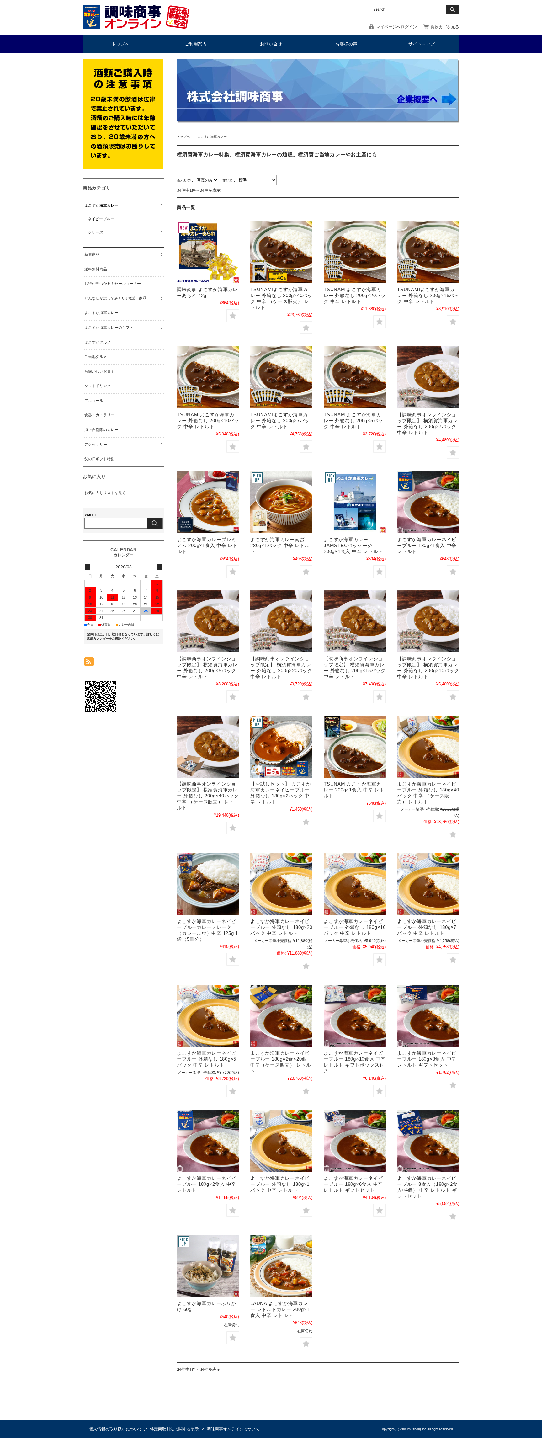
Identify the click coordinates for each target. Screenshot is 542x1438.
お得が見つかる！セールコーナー (112, 283)
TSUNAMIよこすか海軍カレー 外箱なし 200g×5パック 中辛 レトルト (353, 420)
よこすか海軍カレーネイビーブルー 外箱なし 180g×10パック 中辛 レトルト (355, 927)
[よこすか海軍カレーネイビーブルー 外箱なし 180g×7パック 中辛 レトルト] (428, 884)
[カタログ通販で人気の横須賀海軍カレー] (428, 377)
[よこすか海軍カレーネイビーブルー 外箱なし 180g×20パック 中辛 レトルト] (281, 884)
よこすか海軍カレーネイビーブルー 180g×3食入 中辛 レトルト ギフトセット (426, 1059)
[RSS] (89, 663)
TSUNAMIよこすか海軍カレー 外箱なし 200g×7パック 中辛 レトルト (280, 420)
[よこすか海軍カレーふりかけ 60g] (208, 1266)
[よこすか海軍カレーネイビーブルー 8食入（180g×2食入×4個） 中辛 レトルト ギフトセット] (428, 1141)
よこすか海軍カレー (101, 205)
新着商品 (91, 254)
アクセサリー (95, 444)
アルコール (93, 400)
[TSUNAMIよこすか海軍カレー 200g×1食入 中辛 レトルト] (355, 747)
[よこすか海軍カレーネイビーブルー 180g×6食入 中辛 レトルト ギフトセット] (355, 1141)
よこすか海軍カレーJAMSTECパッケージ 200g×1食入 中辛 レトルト (353, 545)
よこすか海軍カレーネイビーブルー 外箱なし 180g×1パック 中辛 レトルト (280, 1184)
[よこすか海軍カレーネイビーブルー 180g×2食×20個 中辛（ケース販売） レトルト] (281, 1016)
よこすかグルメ (97, 342)
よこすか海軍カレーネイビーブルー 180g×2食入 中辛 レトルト (206, 1184)
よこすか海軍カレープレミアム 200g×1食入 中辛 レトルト (207, 545)
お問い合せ (271, 44)
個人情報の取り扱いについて (115, 1429)
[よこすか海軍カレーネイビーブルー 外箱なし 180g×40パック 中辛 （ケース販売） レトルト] (428, 747)
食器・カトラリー (99, 415)
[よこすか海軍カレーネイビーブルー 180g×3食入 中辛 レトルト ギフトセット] (428, 1016)
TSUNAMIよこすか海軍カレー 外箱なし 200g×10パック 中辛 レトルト (208, 420)
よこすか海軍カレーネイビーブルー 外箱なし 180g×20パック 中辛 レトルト (281, 927)
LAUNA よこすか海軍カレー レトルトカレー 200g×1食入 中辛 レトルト (280, 1309)
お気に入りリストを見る (105, 493)
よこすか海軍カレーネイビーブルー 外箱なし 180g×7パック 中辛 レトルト (426, 927)
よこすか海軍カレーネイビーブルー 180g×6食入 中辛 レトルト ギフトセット (353, 1184)
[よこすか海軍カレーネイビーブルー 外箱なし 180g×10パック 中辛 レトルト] (355, 884)
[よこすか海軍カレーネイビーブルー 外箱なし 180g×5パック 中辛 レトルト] (208, 1016)
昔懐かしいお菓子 (99, 371)
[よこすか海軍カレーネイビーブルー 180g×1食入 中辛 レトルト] (428, 502)
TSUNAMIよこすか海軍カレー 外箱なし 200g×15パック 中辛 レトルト (428, 295)
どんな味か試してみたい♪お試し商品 (115, 298)
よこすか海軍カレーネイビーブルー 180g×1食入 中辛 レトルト (426, 545)
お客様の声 (346, 44)
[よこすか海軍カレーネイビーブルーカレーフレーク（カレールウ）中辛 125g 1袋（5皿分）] (208, 884)
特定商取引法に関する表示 (174, 1429)
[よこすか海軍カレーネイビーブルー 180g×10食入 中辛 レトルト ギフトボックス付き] (355, 1016)
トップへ (120, 44)
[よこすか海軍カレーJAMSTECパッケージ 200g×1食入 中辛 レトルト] (355, 502)
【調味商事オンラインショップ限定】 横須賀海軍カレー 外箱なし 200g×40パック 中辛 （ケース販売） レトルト (208, 795)
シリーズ (95, 232)
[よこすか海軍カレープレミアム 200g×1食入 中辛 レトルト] (208, 502)
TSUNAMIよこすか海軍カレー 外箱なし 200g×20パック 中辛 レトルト (355, 295)
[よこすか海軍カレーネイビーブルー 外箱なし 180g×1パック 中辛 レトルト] (281, 1141)
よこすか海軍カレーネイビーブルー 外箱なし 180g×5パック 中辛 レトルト (206, 1059)
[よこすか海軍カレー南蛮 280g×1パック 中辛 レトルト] (281, 502)
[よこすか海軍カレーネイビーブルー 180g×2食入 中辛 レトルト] (208, 1141)
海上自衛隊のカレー (101, 430)
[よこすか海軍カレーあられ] (208, 252)
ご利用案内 (196, 44)
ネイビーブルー (101, 219)
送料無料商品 (95, 269)
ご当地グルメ (95, 356)
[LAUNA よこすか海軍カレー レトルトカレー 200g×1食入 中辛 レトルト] (281, 1266)
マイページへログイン (396, 26)
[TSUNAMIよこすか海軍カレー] (281, 252)
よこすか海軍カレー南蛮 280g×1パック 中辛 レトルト (280, 545)
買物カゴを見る (445, 26)
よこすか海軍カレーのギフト (108, 327)
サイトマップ (421, 44)
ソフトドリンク (97, 386)
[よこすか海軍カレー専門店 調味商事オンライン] (136, 27)
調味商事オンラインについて (233, 1429)
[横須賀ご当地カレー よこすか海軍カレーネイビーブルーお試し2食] (281, 747)
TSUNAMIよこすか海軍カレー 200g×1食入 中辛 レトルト (354, 789)
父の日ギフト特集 (99, 459)
